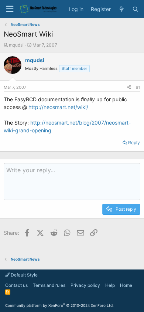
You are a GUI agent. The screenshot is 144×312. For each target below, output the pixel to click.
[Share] (128, 87)
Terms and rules (49, 285)
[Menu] (9, 9)
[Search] (135, 9)
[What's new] (121, 9)
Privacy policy (85, 285)
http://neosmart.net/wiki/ (58, 107)
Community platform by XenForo (59, 305)
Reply (134, 142)
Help (110, 285)
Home (126, 285)
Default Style (24, 275)
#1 (138, 87)
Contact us (16, 285)
